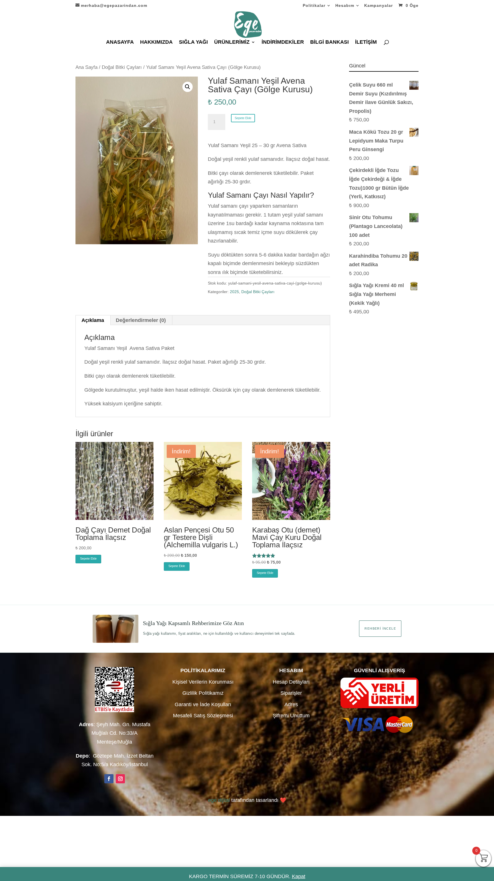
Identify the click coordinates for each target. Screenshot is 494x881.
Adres (291, 704)
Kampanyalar (378, 5)
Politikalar (314, 5)
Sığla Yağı (193, 42)
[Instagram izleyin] (120, 778)
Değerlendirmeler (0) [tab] (141, 320)
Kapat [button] (298, 876)
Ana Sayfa (86, 67)
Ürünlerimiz (232, 42)
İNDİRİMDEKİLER (283, 42)
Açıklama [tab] (92, 320)
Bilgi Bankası (329, 42)
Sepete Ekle (243, 118)
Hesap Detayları (291, 682)
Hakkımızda (156, 42)
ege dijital (219, 800)
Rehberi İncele (380, 628)
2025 (234, 291)
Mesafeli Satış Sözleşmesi (203, 715)
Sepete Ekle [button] (88, 558)
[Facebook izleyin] (108, 778)
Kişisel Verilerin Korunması (203, 682)
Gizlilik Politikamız (203, 693)
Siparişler (291, 693)
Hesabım (344, 5)
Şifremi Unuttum (291, 715)
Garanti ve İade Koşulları (203, 704)
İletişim (366, 42)
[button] (187, 87)
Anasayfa (120, 42)
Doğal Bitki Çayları (122, 67)
